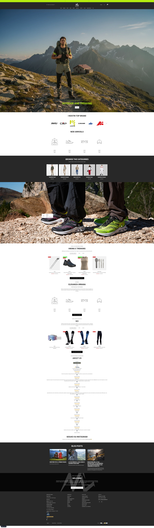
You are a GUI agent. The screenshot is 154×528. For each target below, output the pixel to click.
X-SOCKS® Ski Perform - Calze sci (84, 347)
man (77, 107)
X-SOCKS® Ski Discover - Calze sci (69, 347)
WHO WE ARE (69, 496)
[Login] (104, 4)
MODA (70, 8)
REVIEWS (68, 502)
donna (83, 253)
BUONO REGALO (89, 8)
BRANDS (68, 497)
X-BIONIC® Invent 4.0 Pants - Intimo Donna (99, 347)
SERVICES (77, 8)
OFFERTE (81, 8)
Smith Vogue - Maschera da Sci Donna (54, 347)
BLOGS (85, 8)
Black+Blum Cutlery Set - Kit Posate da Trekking (99, 272)
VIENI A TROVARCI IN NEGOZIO (77, 487)
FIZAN (54, 271)
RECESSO (68, 501)
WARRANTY (83, 498)
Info (93, 8)
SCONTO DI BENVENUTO (70, 498)
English (101, 4)
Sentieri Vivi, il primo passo (58, 462)
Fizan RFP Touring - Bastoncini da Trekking (54, 272)
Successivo (78, 370)
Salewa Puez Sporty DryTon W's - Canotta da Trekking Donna (84, 273)
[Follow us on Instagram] (102, 502)
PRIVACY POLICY (84, 505)
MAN (61, 8)
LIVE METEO (69, 506)
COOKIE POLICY (84, 501)
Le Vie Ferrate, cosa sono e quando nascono (76, 462)
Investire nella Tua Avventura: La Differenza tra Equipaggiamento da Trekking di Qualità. (95, 464)
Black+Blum (99, 271)
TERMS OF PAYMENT (85, 496)
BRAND (74, 8)
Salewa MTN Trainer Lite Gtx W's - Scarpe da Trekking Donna (69, 273)
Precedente (75, 370)
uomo (79, 253)
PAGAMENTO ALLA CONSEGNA (86, 506)
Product (55, 151)
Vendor (55, 150)
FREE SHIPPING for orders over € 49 (77, 1)
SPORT (67, 8)
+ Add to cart (50, 216)
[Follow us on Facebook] (99, 502)
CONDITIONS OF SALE (85, 497)
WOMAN (64, 8)
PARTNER (68, 505)
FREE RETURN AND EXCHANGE (86, 502)
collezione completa (73, 253)
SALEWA (69, 271)
